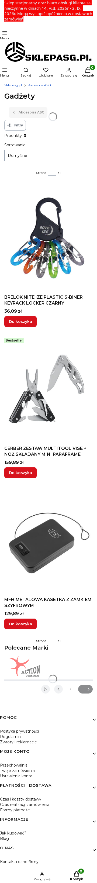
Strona (41, 173)
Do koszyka (20, 321)
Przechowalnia (13, 765)
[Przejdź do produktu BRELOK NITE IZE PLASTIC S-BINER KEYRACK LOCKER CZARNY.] (48, 238)
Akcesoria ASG (39, 85)
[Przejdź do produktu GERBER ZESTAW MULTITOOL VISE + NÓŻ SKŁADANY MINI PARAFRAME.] (48, 389)
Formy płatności (15, 810)
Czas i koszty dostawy (20, 799)
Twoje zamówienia (17, 770)
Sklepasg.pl (13, 85)
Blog (4, 838)
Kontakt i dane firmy (19, 861)
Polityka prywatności (19, 731)
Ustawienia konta (16, 776)
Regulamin (10, 736)
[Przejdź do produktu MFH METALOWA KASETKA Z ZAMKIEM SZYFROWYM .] (48, 541)
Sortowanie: (15, 145)
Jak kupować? (13, 833)
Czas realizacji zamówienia (24, 804)
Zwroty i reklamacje (18, 742)
